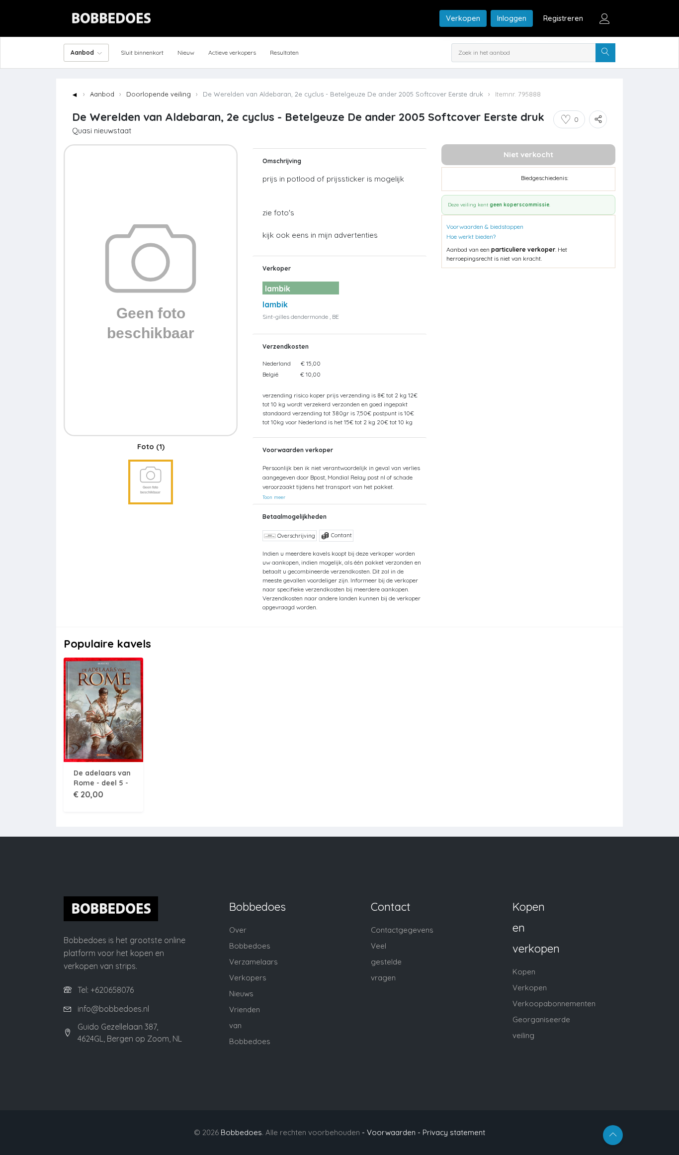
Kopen (523, 971)
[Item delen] (598, 119)
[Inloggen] (604, 18)
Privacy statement (454, 1132)
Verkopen (463, 18)
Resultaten (284, 52)
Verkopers (247, 977)
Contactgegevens (402, 930)
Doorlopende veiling (158, 94)
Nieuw (185, 52)
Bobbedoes (241, 1132)
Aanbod (102, 94)
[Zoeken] (605, 52)
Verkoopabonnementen (553, 1003)
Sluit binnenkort (142, 52)
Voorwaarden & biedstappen (484, 226)
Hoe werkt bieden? (471, 236)
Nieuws (241, 993)
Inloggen (511, 18)
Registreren (563, 18)
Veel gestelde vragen (386, 961)
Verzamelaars (253, 961)
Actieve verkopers (232, 52)
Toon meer (273, 497)
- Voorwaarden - (391, 1132)
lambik (275, 304)
